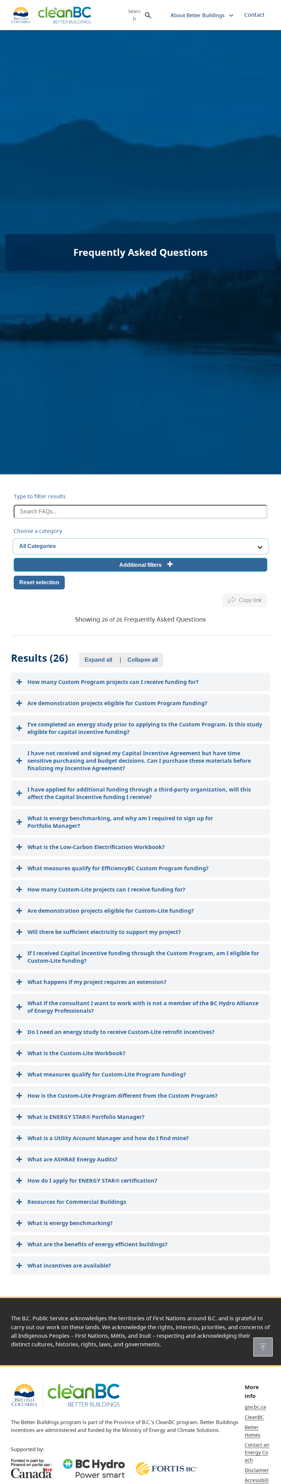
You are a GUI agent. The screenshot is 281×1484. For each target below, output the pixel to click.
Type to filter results (40, 496)
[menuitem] (197, 15)
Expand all (98, 660)
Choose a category (38, 531)
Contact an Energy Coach (257, 1452)
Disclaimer (257, 1470)
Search (134, 15)
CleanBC (254, 1417)
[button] (263, 1347)
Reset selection (39, 582)
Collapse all (142, 660)
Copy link (250, 600)
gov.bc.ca (255, 1407)
